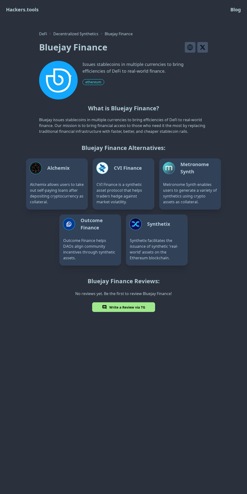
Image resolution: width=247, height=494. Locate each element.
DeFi (43, 33)
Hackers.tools (22, 9)
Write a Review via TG (127, 307)
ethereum (93, 82)
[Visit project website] (190, 47)
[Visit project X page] (202, 47)
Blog (235, 9)
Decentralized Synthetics (75, 33)
